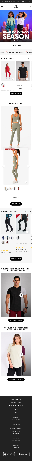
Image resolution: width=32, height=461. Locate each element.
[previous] (3, 166)
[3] (16, 41)
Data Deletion (16, 445)
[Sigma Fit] (16, 6)
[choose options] (12, 79)
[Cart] (30, 6)
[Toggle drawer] (2, 6)
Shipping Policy (16, 431)
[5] (19, 41)
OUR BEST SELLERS (9, 211)
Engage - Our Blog (16, 424)
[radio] (3, 85)
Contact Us (16, 438)
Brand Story (16, 417)
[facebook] (9, 405)
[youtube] (18, 405)
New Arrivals (7, 59)
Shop (16, 412)
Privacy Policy (16, 440)
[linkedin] (16, 405)
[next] (30, 59)
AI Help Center (16, 447)
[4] (17, 41)
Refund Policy (16, 433)
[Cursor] (21, 295)
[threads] (23, 405)
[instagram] (13, 405)
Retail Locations (16, 419)
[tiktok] (20, 405)
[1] (13, 41)
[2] (14, 41)
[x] (11, 405)
